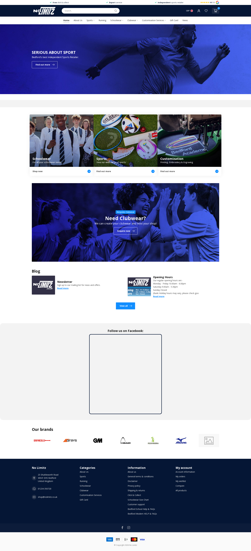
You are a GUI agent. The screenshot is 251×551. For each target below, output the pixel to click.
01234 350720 (44, 488)
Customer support (136, 504)
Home (66, 20)
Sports (90, 20)
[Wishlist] (206, 11)
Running (102, 20)
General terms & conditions (141, 476)
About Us (78, 20)
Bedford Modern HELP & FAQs (142, 513)
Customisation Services (153, 20)
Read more (63, 288)
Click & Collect (134, 495)
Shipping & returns (136, 490)
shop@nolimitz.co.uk (47, 497)
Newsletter (64, 282)
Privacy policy (134, 485)
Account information (185, 471)
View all (124, 305)
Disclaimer (133, 481)
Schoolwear (115, 20)
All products (181, 490)
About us (132, 471)
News (185, 20)
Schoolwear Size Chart (138, 499)
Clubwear (131, 20)
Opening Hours (163, 277)
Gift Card (174, 20)
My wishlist (181, 481)
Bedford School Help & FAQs (141, 509)
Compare (180, 485)
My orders (180, 476)
